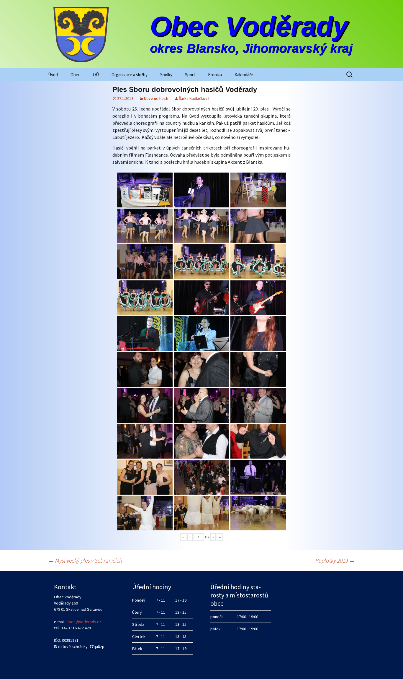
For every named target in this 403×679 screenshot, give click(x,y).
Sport (190, 74)
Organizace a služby (130, 74)
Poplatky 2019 (335, 560)
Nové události (156, 98)
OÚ (96, 74)
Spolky (166, 74)
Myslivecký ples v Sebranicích (85, 560)
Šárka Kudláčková (194, 98)
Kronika (215, 74)
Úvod (53, 74)
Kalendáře (244, 74)
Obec (75, 74)
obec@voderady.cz (83, 621)
